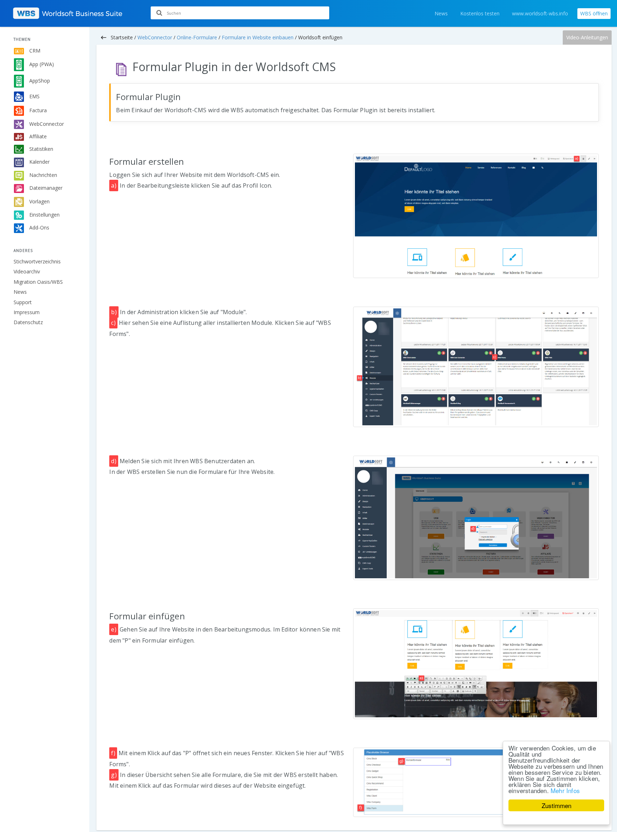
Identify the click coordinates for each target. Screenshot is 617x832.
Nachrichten (42, 175)
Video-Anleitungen (587, 37)
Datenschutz (28, 322)
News (441, 13)
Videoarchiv (27, 271)
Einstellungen (44, 214)
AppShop (39, 80)
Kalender (39, 161)
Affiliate (37, 136)
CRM (34, 50)
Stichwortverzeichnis (37, 261)
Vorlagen (39, 201)
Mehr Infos (565, 790)
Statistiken (40, 148)
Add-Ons (38, 227)
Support (23, 302)
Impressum (27, 312)
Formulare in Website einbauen (258, 37)
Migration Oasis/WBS (38, 281)
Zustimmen (556, 805)
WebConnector (46, 123)
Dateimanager (45, 187)
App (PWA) (41, 64)
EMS (34, 96)
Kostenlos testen (480, 13)
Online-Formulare (197, 37)
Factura (37, 110)
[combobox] (240, 12)
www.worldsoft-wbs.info (540, 13)
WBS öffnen (594, 13)
